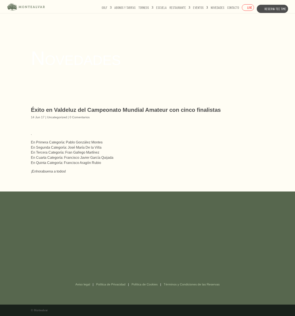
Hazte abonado (147, 216)
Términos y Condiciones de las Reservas (192, 284)
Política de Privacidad (110, 284)
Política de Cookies (145, 284)
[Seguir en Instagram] (151, 265)
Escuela (161, 7)
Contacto (233, 7)
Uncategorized (57, 117)
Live (249, 7)
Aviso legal (82, 284)
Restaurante (178, 7)
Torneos (143, 7)
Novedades (217, 7)
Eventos (198, 7)
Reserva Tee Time (275, 9)
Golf (104, 7)
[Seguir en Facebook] (143, 265)
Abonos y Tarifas (125, 7)
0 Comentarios (80, 117)
